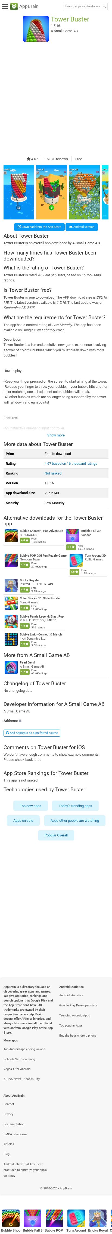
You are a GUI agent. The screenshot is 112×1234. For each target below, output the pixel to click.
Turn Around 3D (95, 555)
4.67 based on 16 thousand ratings (71, 463)
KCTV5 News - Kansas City (22, 1079)
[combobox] (82, 6)
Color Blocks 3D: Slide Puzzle (40, 598)
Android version (83, 227)
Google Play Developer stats (78, 1005)
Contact (9, 1104)
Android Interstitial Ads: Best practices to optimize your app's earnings (25, 1169)
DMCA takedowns (15, 1134)
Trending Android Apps (74, 1015)
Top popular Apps (71, 1025)
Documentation (14, 1124)
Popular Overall (56, 835)
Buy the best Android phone (77, 1035)
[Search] (104, 6)
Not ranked (53, 473)
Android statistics (71, 995)
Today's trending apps (75, 806)
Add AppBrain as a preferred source (33, 733)
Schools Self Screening (19, 1059)
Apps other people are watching (75, 820)
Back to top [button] (101, 1194)
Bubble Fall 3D (91, 531)
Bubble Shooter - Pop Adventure (41, 531)
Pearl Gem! (27, 663)
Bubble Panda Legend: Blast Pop (42, 616)
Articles (9, 1144)
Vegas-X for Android (17, 1069)
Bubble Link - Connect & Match (41, 634)
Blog (7, 1154)
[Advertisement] (56, 99)
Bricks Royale (29, 580)
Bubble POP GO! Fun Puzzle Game (43, 555)
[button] (56, 720)
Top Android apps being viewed (24, 1049)
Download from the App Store (41, 227)
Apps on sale (23, 820)
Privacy (8, 1114)
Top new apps (30, 806)
